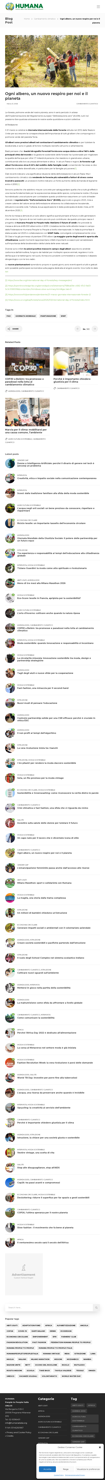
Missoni (58, 1359)
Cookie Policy (59, 1475)
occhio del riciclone (46, 1365)
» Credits (9, 1436)
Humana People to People (20, 1348)
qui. (6, 271)
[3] (21, 210)
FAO (9, 316)
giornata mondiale (25, 316)
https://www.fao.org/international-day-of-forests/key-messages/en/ (40, 280)
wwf (63, 316)
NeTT (27, 1365)
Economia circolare (27, 520)
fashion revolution (17, 1342)
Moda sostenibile (36, 565)
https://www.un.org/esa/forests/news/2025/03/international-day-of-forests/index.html (49, 300)
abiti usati (12, 1325)
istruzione (80, 1354)
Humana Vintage (51, 1354)
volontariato (49, 1376)
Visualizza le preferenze (88, 1469)
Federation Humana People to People (71, 1342)
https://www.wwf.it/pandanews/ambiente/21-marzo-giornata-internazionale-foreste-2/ (49, 294)
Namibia (87, 1359)
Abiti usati (22, 580)
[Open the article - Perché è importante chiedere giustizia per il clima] (65, 361)
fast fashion (39, 1342)
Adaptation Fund (31, 1325)
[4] (6, 300)
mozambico (73, 1359)
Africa (20, 1030)
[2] (18, 184)
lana (93, 1354)
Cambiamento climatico (45, 19)
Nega (65, 1469)
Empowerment (40, 1337)
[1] (76, 168)
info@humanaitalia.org (16, 1423)
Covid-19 (22, 1331)
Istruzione (22, 550)
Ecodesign (66, 1331)
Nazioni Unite (13, 1365)
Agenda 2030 (14, 391)
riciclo (65, 1365)
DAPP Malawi (38, 1331)
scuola (30, 1370)
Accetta (47, 1469)
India (67, 1354)
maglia (10, 1359)
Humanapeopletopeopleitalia (22, 1354)
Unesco (10, 1376)
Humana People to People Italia (55, 1348)
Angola (84, 1325)
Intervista (22, 475)
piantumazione (48, 316)
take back (44, 1370)
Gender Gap (22, 460)
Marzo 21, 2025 (12, 104)
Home (27, 19)
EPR (54, 1337)
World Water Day (71, 1376)
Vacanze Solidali (28, 1376)
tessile (80, 1370)
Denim (53, 1331)
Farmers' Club (68, 1337)
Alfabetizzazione (66, 1325)
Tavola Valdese (63, 1370)
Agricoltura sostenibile (20, 439)
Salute (20, 820)
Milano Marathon (40, 1359)
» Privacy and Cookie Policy (18, 1432)
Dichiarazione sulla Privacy (75, 1475)
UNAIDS (91, 1370)
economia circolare (17, 1337)
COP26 (10, 1331)
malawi (22, 1359)
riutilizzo (79, 1365)
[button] (100, 1447)
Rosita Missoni (14, 1370)
